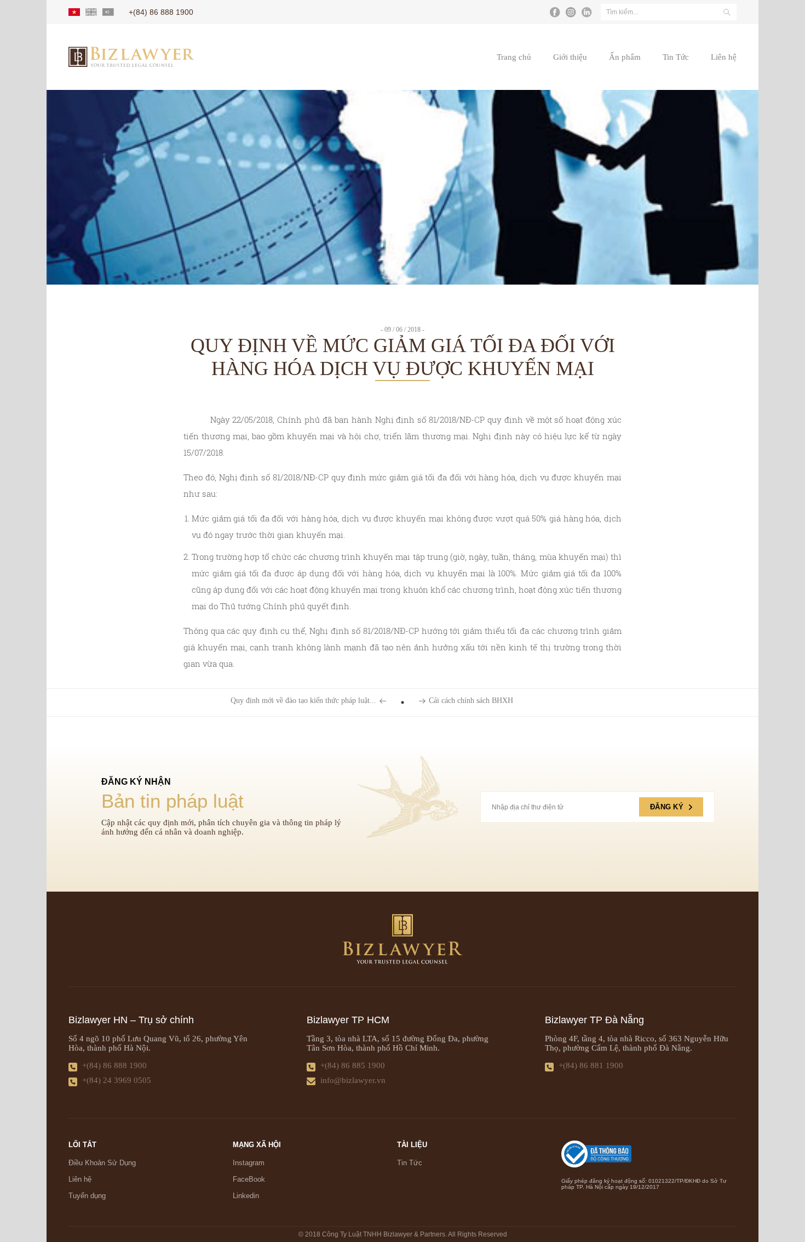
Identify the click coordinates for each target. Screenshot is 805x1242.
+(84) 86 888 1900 (114, 1065)
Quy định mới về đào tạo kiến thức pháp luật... (303, 701)
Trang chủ (514, 57)
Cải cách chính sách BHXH (471, 701)
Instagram (248, 1163)
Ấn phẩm (625, 57)
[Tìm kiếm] (726, 12)
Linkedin (246, 1196)
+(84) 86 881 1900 (591, 1065)
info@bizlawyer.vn (353, 1080)
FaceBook (249, 1179)
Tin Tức (676, 57)
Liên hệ (724, 57)
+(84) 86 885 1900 (352, 1065)
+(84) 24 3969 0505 (116, 1080)
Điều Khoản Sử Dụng (102, 1163)
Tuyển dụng (87, 1196)
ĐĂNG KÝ (666, 807)
